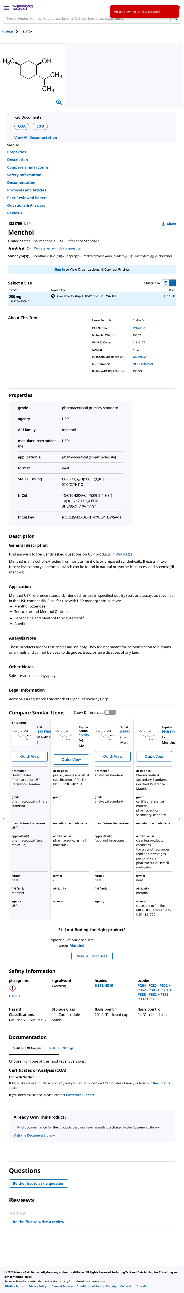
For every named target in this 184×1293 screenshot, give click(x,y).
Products (7, 31)
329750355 (140, 357)
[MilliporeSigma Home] (23, 7)
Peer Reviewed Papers (27, 197)
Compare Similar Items (28, 167)
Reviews (14, 212)
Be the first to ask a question (38, 1183)
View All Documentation (35, 137)
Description (17, 159)
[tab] (11, 31)
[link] (14, 1286)
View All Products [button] (92, 956)
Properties (16, 152)
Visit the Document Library (34, 1135)
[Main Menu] (6, 7)
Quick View (29, 756)
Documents (161, 1083)
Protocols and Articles (26, 190)
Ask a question (70, 248)
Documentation (21, 182)
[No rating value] (17, 248)
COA (22, 126)
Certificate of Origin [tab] (61, 1048)
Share (171, 223)
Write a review (45, 248)
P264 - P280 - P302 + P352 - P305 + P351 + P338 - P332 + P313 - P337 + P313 (154, 992)
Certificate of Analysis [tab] (27, 1048)
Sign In (59, 269)
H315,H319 (104, 985)
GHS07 (14, 996)
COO (40, 126)
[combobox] (92, 18)
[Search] (175, 18)
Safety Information (24, 174)
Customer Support (80, 1095)
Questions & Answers (26, 205)
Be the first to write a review (40, 1222)
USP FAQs (124, 554)
